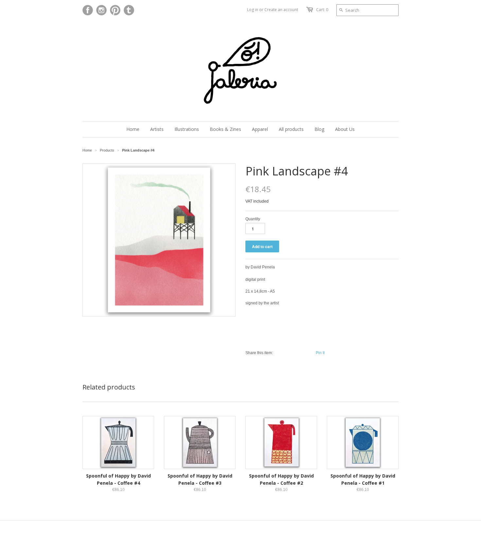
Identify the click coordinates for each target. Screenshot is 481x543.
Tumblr (129, 10)
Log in (252, 9)
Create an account (281, 9)
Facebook (87, 10)
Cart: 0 (322, 9)
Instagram (101, 10)
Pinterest (115, 10)
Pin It (320, 353)
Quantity (252, 219)
